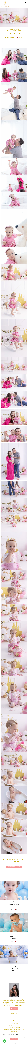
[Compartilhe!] (14, 61)
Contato (14, 1038)
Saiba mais (14, 1008)
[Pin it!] (18, 61)
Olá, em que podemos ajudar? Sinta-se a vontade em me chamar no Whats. (11, 1035)
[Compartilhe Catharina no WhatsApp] (12, 862)
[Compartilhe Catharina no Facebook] (9, 862)
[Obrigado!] (9, 61)
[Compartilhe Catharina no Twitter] (15, 862)
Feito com (14, 1043)
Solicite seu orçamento (14, 866)
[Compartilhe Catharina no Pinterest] (18, 862)
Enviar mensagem (15, 1025)
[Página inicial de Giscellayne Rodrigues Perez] (5, 4)
